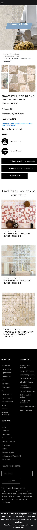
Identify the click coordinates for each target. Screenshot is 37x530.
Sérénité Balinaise (26, 382)
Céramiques (5, 387)
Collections (14, 54)
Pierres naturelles (12, 56)
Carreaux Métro (7, 394)
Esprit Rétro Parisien (27, 406)
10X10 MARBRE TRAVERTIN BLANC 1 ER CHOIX (16, 235)
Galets (3, 380)
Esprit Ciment (6, 373)
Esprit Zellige (6, 376)
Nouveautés (5, 365)
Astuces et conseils (8, 441)
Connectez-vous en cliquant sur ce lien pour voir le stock (16, 124)
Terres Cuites (6, 369)
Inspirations (25, 359)
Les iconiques (6, 398)
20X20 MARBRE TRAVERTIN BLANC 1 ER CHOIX (16, 282)
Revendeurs (5, 445)
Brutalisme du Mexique (25, 366)
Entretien (4, 409)
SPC (2, 391)
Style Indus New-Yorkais (26, 396)
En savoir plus (14, 176)
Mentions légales (7, 452)
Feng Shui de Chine (27, 371)
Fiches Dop (5, 460)
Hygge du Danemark (27, 391)
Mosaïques (5, 383)
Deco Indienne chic (27, 378)
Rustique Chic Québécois (25, 402)
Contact (4, 449)
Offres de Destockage (5, 413)
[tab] (4, 69)
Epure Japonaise (26, 410)
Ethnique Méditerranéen (25, 387)
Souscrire (11, 481)
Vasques (4, 405)
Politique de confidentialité (11, 456)
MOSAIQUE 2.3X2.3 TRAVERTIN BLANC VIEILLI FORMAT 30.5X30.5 (18, 334)
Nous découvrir (6, 438)
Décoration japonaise (27, 375)
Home (5, 54)
